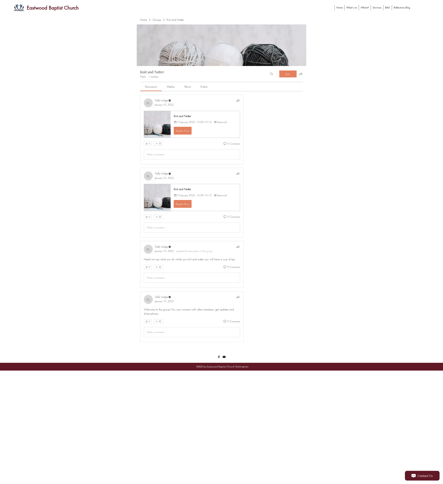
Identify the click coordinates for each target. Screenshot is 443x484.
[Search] (271, 73)
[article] (192, 129)
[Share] (238, 100)
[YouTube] (224, 357)
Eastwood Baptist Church (53, 8)
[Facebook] (219, 357)
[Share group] (301, 74)
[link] (151, 86)
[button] (192, 124)
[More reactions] (158, 143)
